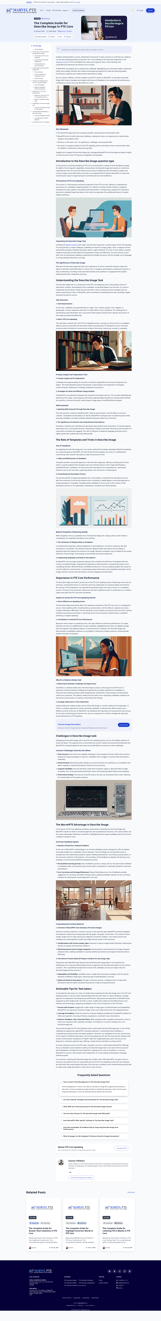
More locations (82, 1285)
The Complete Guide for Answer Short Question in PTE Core (43, 1231)
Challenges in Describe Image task (40, 104)
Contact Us (121, 1285)
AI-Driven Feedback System (42, 115)
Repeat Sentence (72, 245)
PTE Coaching (56, 10)
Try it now (77, 2)
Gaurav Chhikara (66, 31)
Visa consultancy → (90, 1305)
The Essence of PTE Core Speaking (41, 56)
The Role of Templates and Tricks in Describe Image (40, 81)
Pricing (48, 10)
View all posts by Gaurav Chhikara (81, 1178)
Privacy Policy (76, 1298)
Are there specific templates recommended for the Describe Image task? (90, 1100)
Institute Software (78, 10)
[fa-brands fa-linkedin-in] (70, 1172)
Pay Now (120, 1288)
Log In (141, 10)
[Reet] (30, 1248)
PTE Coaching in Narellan (70, 1283)
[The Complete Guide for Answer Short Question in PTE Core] (43, 1207)
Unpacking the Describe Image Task (41, 60)
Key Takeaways (39, 49)
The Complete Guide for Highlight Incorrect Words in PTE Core (79, 1231)
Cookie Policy (86, 1298)
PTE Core (37, 18)
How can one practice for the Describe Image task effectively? (86, 1113)
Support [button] (65, 10)
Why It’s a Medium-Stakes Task (42, 100)
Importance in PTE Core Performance (39, 92)
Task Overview (39, 72)
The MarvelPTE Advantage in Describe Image (40, 112)
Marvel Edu (81, 1303)
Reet (34, 1248)
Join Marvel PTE (122, 1148)
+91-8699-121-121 (123, 1280)
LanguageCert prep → (71, 1305)
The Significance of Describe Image (40, 64)
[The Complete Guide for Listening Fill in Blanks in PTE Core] (117, 1207)
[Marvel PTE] (23, 10)
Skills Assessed (39, 78)
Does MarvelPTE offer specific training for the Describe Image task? (88, 1120)
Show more (131, 1192)
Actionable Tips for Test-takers (41, 122)
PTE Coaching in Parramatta (86, 1280)
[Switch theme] (132, 10)
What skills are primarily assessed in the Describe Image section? (87, 1107)
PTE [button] (41, 10)
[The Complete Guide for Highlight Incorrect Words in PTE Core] (80, 1207)
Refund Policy (95, 1298)
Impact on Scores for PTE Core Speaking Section (42, 96)
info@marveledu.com (123, 1283)
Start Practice (123, 725)
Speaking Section (62, 62)
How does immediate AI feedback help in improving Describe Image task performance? (90, 1128)
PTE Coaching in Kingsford (70, 1285)
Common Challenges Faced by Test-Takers (42, 108)
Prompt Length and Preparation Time (40, 75)
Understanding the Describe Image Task (40, 68)
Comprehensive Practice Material (41, 118)
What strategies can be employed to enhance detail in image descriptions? (91, 1136)
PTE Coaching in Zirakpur (70, 1280)
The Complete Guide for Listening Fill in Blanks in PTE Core (116, 1231)
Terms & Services (66, 1298)
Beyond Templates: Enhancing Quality (40, 88)
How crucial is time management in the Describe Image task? (86, 1082)
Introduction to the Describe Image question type (40, 52)
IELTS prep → (81, 1305)
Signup (150, 10)
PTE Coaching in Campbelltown (87, 1283)
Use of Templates (39, 85)
